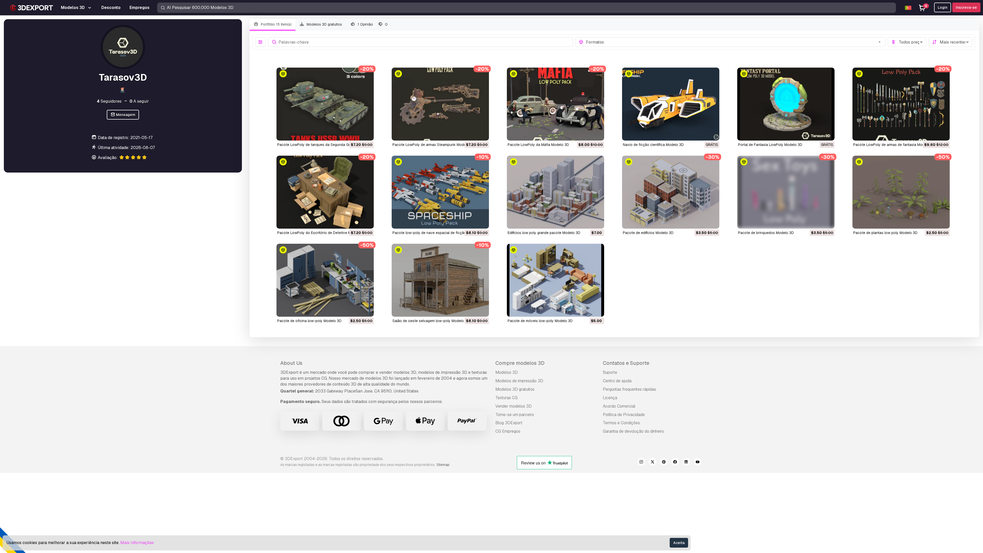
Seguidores (109, 101)
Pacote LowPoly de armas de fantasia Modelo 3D (894, 144)
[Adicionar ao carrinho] (355, 133)
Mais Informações (137, 542)
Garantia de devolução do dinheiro (633, 431)
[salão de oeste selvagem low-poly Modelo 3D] (440, 280)
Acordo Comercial (619, 406)
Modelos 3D (506, 372)
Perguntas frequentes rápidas (629, 389)
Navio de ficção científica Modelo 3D (653, 144)
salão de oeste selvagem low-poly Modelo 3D (430, 320)
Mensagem (125, 114)
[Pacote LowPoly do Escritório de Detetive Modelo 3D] (325, 192)
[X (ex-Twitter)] (652, 463)
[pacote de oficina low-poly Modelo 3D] (325, 280)
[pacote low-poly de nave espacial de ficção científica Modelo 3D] (440, 192)
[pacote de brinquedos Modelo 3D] (786, 192)
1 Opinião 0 (372, 24)
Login (942, 7)
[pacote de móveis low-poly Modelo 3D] (555, 280)
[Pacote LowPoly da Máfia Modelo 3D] (555, 104)
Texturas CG (506, 397)
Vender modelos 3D (513, 406)
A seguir (139, 101)
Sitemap (443, 464)
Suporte (610, 372)
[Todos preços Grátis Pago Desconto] (907, 42)
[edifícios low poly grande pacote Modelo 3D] (555, 192)
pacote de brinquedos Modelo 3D (766, 232)
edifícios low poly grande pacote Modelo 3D (544, 232)
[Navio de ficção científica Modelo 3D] (670, 104)
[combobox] (734, 42)
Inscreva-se (966, 7)
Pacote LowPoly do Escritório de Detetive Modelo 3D (321, 232)
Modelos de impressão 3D (519, 381)
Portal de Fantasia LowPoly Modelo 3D (770, 144)
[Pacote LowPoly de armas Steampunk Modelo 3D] (440, 104)
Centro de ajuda (617, 381)
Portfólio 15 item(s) (276, 24)
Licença (610, 397)
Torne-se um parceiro (514, 414)
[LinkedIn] (686, 463)
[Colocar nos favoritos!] (366, 133)
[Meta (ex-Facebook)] (675, 463)
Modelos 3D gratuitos (324, 24)
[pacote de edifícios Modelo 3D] (670, 192)
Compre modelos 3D (519, 363)
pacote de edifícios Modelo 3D (648, 232)
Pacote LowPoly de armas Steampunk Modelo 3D (433, 144)
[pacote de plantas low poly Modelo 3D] (901, 192)
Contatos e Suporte (626, 363)
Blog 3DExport (508, 423)
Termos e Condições (621, 423)
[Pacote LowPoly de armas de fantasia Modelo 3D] (901, 104)
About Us (291, 363)
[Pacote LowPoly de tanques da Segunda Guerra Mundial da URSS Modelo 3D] (325, 104)
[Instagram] (641, 463)
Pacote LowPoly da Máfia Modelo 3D (538, 144)
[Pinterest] (664, 463)
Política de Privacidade (624, 414)
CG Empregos (507, 431)
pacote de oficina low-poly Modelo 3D (309, 320)
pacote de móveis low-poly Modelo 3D (540, 320)
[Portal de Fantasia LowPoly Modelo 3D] (786, 104)
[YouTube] (697, 463)
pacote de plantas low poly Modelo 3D (885, 232)
